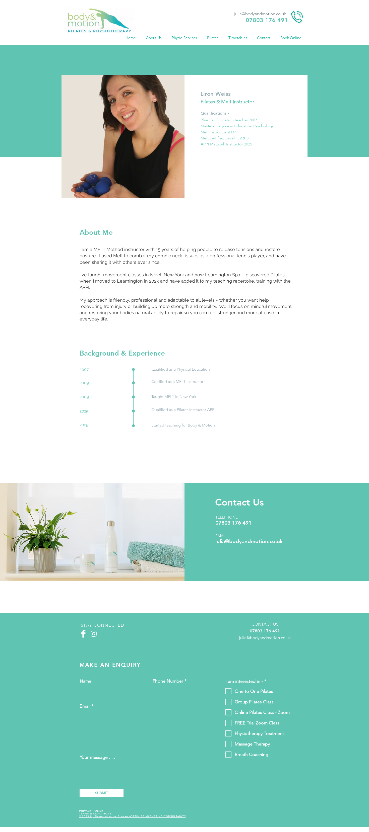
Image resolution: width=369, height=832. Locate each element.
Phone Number (168, 681)
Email (85, 706)
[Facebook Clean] (83, 634)
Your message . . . (97, 757)
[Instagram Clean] (94, 634)
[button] (155, 38)
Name (85, 681)
